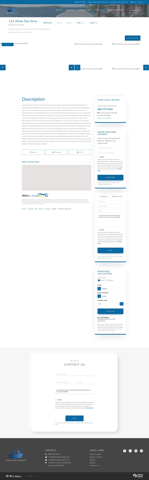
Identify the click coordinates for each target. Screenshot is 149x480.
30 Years (102, 280)
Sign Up (140, 2)
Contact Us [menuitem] (99, 10)
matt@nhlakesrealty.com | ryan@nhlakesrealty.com (109, 2)
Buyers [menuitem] (93, 460)
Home (24, 209)
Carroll (41, 209)
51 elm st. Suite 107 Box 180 (59, 464)
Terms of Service (105, 258)
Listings (30, 209)
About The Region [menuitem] (115, 10)
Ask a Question (135, 10)
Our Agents (108, 118)
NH (36, 209)
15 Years (110, 280)
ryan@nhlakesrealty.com (58, 460)
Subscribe (110, 177)
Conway (48, 209)
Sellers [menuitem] (92, 463)
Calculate (110, 311)
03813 (54, 209)
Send (110, 250)
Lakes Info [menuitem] (69, 10)
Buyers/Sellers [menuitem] (84, 10)
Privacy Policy (89, 408)
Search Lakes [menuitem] (95, 454)
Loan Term (102, 278)
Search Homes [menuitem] (96, 457)
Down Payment (103, 293)
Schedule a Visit (117, 196)
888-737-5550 (81, 2)
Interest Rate (102, 300)
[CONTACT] (132, 38)
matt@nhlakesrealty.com (59, 457)
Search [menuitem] (58, 10)
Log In (134, 2)
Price (99, 285)
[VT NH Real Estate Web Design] (138, 476)
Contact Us (101, 118)
